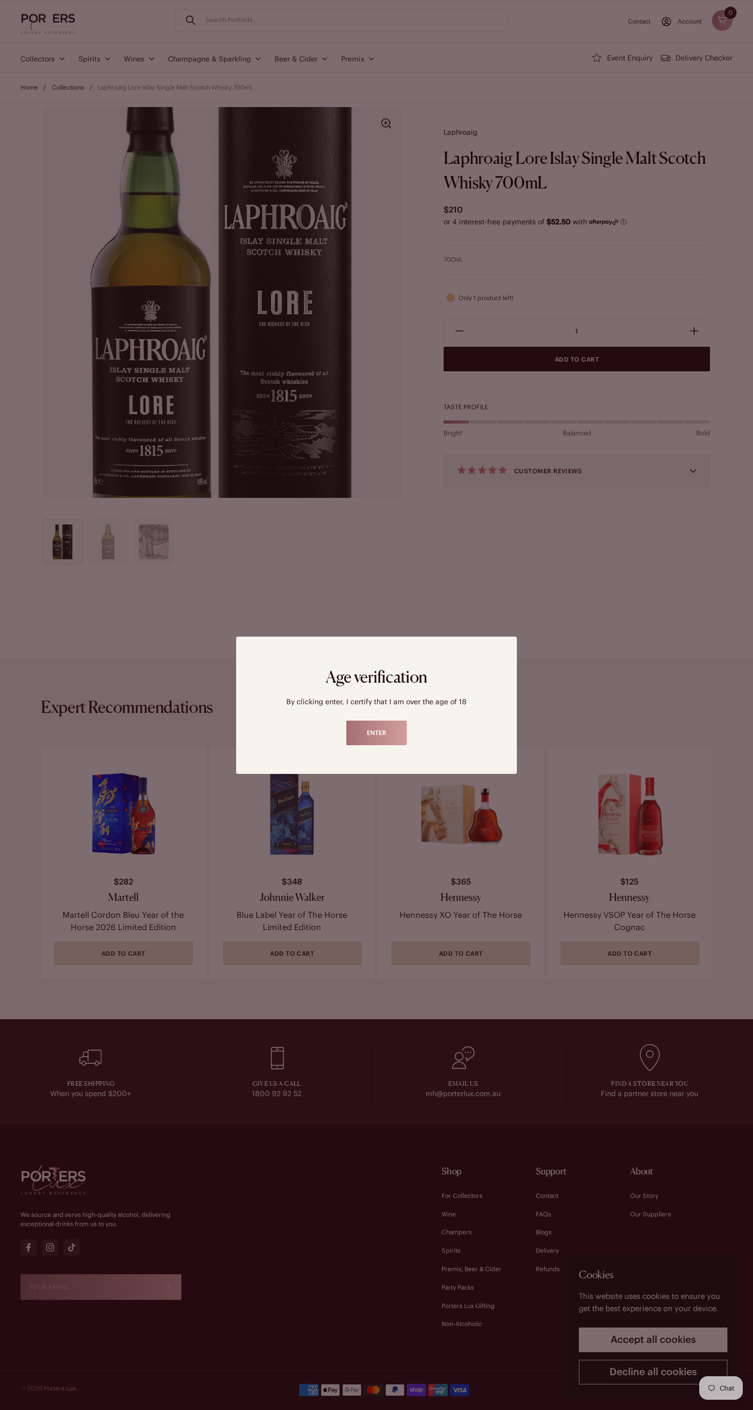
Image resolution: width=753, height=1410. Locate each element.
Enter (376, 732)
